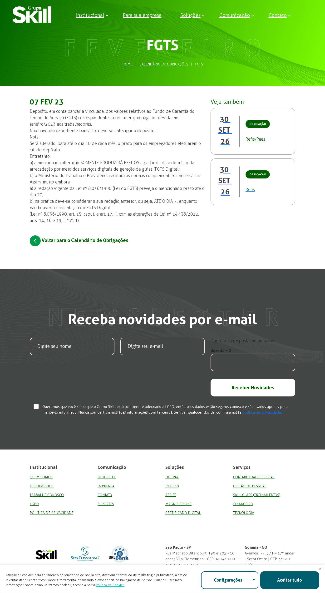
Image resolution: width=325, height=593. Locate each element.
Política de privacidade (51, 513)
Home (127, 64)
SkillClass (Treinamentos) (256, 495)
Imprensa (106, 486)
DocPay (172, 477)
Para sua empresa (142, 15)
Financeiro (243, 504)
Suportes (106, 504)
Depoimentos (42, 486)
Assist (170, 495)
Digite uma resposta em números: (243, 340)
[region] (162, 579)
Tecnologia (243, 513)
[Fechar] (320, 569)
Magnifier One (178, 504)
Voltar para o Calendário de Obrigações (84, 240)
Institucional (90, 15)
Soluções (190, 15)
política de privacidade (261, 412)
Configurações (228, 580)
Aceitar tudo (289, 580)
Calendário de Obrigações (163, 64)
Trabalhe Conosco (47, 495)
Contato (278, 15)
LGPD (34, 504)
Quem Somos (41, 477)
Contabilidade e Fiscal (254, 477)
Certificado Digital (183, 513)
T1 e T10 (172, 486)
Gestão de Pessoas (249, 486)
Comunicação (234, 15)
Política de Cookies (110, 585)
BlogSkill (107, 477)
